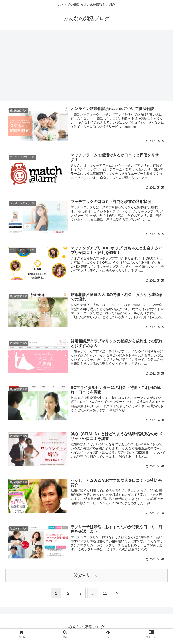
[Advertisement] (86, 66)
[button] (160, 465)
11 (105, 593)
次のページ (86, 575)
